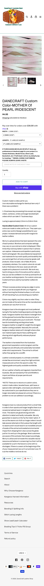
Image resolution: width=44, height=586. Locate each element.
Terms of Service (11, 533)
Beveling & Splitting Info (14, 509)
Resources (8, 503)
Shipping (5, 118)
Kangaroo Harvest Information (16, 497)
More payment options (22, 193)
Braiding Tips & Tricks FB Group (17, 527)
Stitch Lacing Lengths (13, 515)
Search (7, 479)
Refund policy (10, 539)
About (6, 485)
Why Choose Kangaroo (13, 491)
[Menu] (40, 16)
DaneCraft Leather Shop (25, 579)
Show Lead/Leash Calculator (15, 521)
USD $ (21, 553)
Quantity (5, 170)
